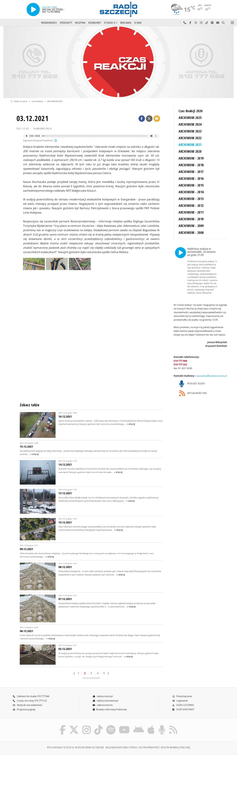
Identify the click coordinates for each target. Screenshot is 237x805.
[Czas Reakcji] (118, 62)
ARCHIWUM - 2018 (191, 165)
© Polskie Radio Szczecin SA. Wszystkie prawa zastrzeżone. (75, 747)
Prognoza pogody (25, 709)
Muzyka (80, 22)
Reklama (125, 22)
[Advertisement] (36, 778)
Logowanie (182, 700)
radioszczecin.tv (104, 705)
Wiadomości (49, 22)
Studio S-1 (110, 22)
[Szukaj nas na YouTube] (124, 725)
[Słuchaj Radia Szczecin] (33, 9)
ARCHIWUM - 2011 (191, 212)
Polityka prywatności (149, 747)
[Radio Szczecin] (118, 9)
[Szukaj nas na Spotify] (110, 725)
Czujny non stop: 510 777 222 (31, 700)
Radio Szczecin (20, 101)
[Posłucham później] (55, 140)
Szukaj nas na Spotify (212, 22)
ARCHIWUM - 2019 (191, 158)
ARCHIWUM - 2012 (191, 205)
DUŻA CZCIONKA (185, 705)
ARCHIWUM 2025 (190, 117)
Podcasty (66, 22)
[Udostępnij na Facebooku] (142, 118)
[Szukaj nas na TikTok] (98, 725)
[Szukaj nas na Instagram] (86, 725)
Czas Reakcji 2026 (190, 111)
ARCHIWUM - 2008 (191, 232)
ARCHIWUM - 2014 (191, 192)
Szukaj (223, 22)
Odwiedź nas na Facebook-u (190, 22)
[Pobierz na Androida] (139, 725)
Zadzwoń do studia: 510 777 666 (32, 696)
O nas (138, 22)
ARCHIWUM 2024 (190, 124)
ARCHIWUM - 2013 (191, 198)
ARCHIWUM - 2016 (191, 178)
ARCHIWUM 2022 (190, 138)
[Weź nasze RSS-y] (173, 725)
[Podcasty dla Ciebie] (161, 725)
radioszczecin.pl (104, 696)
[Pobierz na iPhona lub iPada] (151, 725)
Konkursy (94, 22)
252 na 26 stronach (91, 678)
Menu (232, 22)
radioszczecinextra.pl (107, 700)
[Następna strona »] (108, 673)
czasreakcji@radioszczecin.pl (211, 375)
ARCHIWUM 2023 (190, 131)
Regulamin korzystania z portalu (122, 747)
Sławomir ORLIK (42, 128)
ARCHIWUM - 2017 (191, 171)
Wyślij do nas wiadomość (217, 22)
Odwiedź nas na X (195, 22)
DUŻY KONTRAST (185, 709)
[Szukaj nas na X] (74, 725)
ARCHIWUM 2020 (190, 151)
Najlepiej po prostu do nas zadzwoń (184, 22)
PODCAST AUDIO (196, 383)
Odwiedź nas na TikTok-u (206, 22)
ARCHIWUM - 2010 (191, 219)
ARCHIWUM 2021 (55, 101)
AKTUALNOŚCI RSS (197, 393)
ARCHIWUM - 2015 (191, 185)
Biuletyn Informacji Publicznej (111, 709)
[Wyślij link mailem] (156, 118)
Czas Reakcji (37, 101)
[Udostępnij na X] (149, 118)
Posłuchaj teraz (184, 696)
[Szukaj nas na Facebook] (62, 725)
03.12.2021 (32, 118)
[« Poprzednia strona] (74, 673)
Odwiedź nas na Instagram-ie (201, 22)
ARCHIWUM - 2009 (191, 225)
